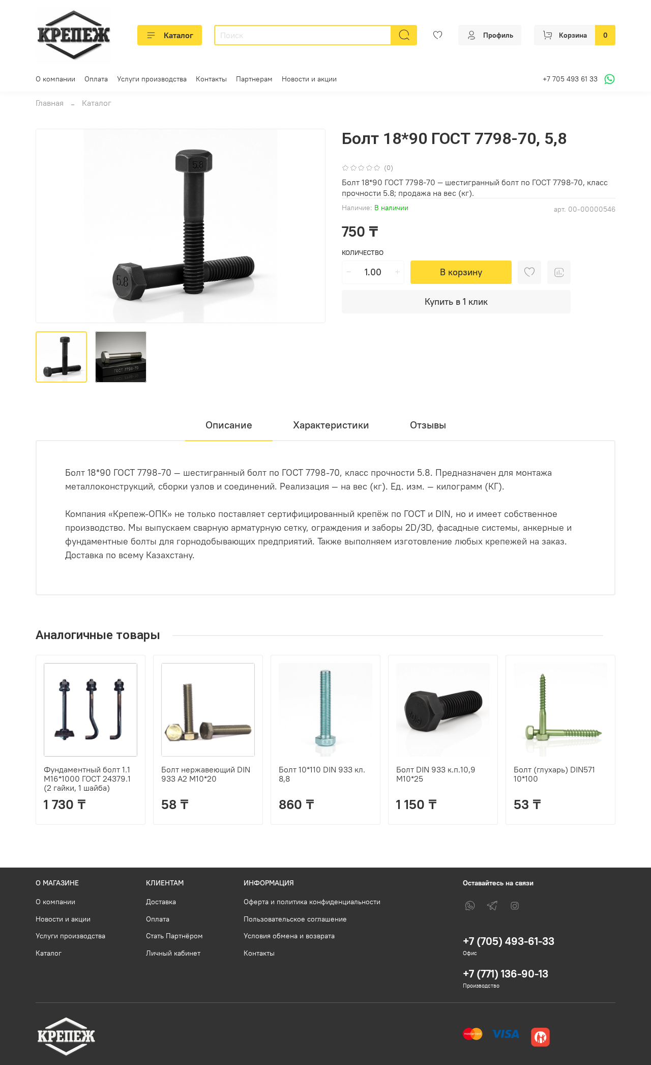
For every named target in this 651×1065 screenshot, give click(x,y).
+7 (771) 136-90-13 (505, 974)
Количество (362, 252)
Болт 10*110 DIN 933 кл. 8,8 (322, 774)
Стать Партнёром (174, 935)
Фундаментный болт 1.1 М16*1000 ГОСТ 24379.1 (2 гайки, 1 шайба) (87, 778)
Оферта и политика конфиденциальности (312, 901)
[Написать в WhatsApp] (608, 79)
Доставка (161, 901)
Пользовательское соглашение (295, 919)
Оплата (96, 78)
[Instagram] (515, 906)
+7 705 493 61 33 (570, 78)
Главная (50, 103)
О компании (55, 78)
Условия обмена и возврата (289, 935)
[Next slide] (309, 226)
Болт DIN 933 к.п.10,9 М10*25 (436, 774)
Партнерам (254, 78)
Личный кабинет (173, 953)
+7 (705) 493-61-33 (508, 941)
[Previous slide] (52, 226)
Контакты (211, 78)
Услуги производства (152, 78)
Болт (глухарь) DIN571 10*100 (554, 774)
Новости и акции (309, 78)
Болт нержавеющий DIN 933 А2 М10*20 (205, 774)
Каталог (178, 35)
